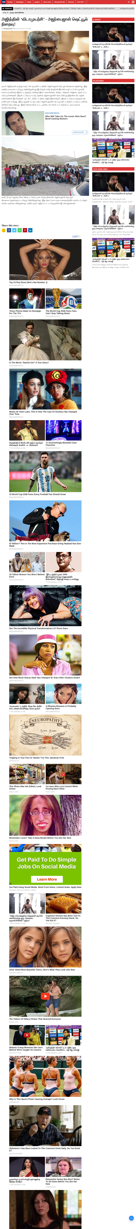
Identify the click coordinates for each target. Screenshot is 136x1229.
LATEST (97, 19)
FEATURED (98, 81)
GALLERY (80, 2)
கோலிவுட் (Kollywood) (17, 12)
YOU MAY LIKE (100, 169)
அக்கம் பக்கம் (47, 2)
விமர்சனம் (71, 2)
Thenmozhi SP (8, 28)
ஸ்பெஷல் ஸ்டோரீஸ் (59, 2)
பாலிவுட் (29, 2)
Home (4, 12)
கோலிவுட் (10, 2)
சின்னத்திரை (20, 2)
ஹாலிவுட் (37, 2)
